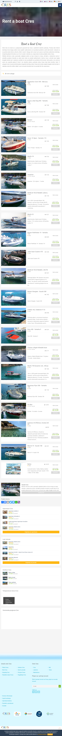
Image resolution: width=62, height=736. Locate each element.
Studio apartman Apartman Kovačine (18, 521)
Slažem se (50, 734)
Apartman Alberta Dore (14, 526)
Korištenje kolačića (42, 734)
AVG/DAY (13, 578)
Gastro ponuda (21, 670)
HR (42, 1)
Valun (50, 670)
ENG (51, 1)
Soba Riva (11, 547)
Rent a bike (12, 572)
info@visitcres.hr (8, 1)
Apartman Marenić (13, 557)
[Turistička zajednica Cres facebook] (15, 1)
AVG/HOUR (13, 573)
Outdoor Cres (21, 667)
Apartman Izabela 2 (14, 511)
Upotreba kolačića (7, 701)
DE (56, 1)
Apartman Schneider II (14, 516)
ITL (60, 1)
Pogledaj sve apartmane (31, 532)
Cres (34, 667)
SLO (46, 1)
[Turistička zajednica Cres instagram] (19, 1)
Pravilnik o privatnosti (7, 703)
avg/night (13, 513)
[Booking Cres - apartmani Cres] (8, 5)
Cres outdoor (12, 582)
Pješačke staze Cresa (7, 675)
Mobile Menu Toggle (60, 5)
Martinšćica (36, 672)
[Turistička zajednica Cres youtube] (17, 1)
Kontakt (4, 705)
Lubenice (35, 670)
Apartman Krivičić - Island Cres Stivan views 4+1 (21, 552)
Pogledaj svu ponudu (31, 562)
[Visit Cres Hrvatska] (5, 727)
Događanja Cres (22, 675)
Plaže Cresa (5, 667)
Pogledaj (55, 94)
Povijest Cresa (21, 672)
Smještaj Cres (5, 672)
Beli (50, 667)
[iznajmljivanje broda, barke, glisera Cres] (10, 489)
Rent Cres (4, 670)
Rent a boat (12, 577)
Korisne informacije (7, 696)
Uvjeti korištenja (6, 698)
